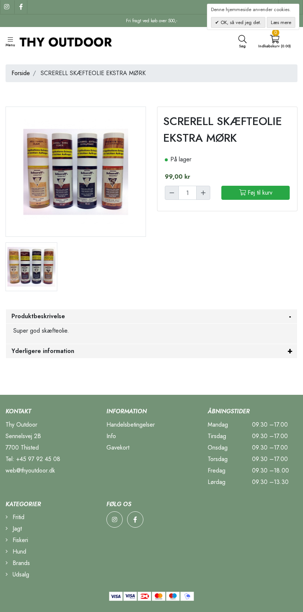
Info (111, 436)
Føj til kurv (259, 192)
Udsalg (20, 574)
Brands (20, 563)
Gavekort (117, 447)
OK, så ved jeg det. (240, 22)
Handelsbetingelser (130, 424)
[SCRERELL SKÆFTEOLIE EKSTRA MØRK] (31, 266)
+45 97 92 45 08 (38, 459)
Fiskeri (19, 540)
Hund (18, 551)
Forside (20, 73)
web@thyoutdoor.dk (30, 470)
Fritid (17, 517)
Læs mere (281, 22)
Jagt (16, 528)
